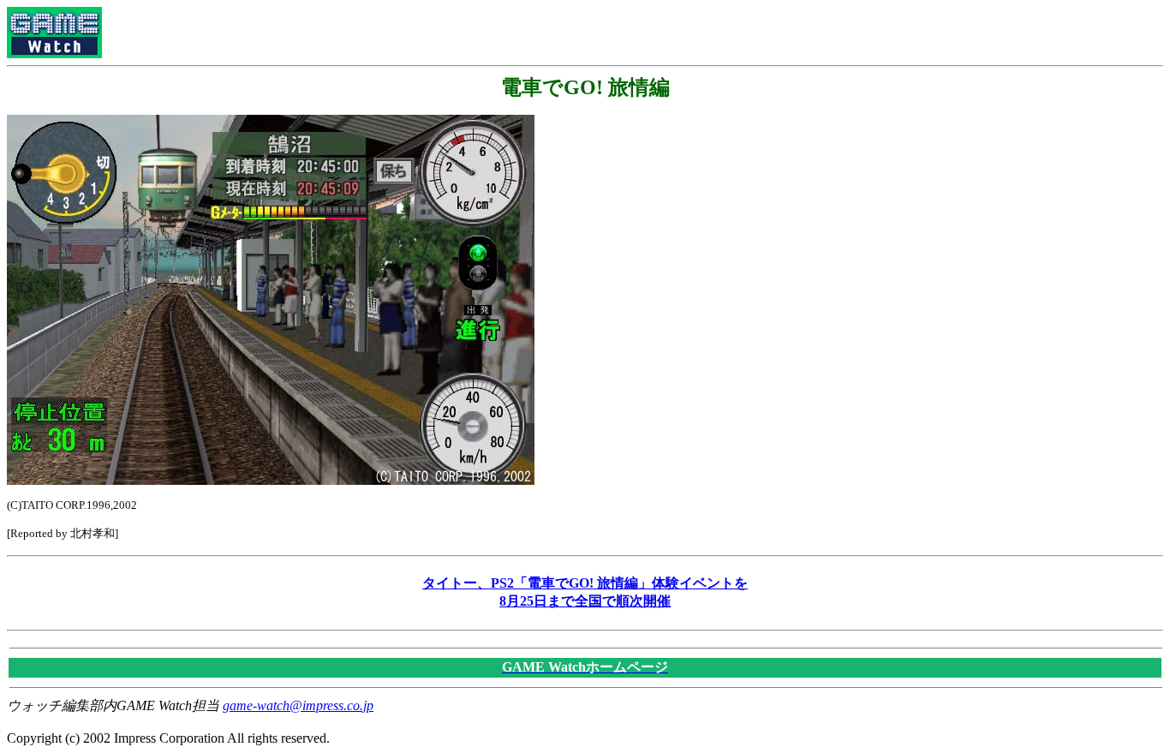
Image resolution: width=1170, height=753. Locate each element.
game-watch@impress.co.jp (298, 705)
